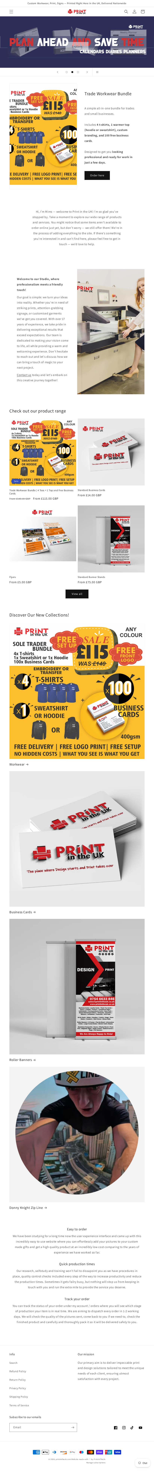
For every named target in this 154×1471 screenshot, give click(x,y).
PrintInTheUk (99, 1459)
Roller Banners (20, 1060)
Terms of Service (19, 1405)
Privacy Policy (17, 1388)
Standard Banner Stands (91, 577)
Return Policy (17, 1379)
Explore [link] (77, 46)
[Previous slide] (57, 72)
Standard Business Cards (91, 490)
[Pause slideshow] (96, 72)
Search (13, 1362)
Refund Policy (17, 1371)
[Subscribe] (73, 1427)
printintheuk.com (63, 1459)
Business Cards (20, 912)
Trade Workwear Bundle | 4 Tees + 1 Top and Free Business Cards (41, 492)
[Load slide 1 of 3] (66, 72)
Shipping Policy (18, 1396)
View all (77, 594)
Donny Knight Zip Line (26, 1207)
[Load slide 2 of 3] (72, 72)
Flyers (12, 577)
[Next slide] (87, 72)
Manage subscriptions (96, 1462)
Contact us (24, 375)
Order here (97, 175)
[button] (11, 12)
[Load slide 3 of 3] (78, 72)
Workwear (17, 764)
